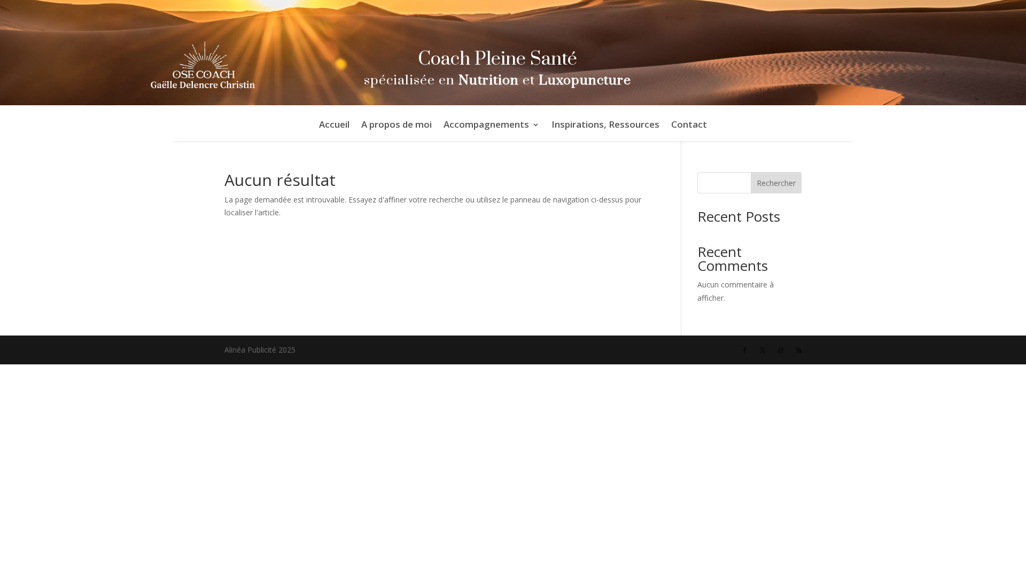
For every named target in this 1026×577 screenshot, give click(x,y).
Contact (689, 125)
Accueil (334, 125)
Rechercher (776, 183)
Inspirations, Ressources (605, 125)
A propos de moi (396, 125)
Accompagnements (486, 125)
